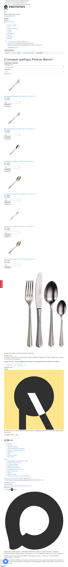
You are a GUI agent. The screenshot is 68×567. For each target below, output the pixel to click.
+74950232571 (16, 557)
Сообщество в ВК (26, 486)
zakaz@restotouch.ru (13, 47)
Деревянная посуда (12, 466)
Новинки (9, 31)
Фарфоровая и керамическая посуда (17, 461)
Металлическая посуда (13, 467)
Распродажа (10, 33)
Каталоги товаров (12, 455)
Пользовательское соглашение (15, 448)
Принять (3, 566)
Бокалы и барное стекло (14, 462)
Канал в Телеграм (9, 486)
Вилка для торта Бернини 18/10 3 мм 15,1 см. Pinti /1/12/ (19, 226)
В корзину (7, 104)
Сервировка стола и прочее (15, 469)
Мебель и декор (11, 474)
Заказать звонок (9, 50)
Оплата (9, 35)
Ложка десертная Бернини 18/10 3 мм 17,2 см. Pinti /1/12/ (19, 194)
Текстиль (9, 472)
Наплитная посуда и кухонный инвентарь (18, 476)
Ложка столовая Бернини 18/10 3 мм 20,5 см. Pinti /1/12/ (19, 259)
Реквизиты (10, 452)
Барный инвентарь (12, 471)
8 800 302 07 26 (8, 4)
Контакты (9, 38)
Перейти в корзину (9, 21)
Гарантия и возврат (12, 447)
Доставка (9, 36)
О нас (9, 27)
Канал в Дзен (17, 486)
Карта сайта (10, 456)
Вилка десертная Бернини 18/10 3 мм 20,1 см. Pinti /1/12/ (19, 96)
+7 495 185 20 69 (9, 2)
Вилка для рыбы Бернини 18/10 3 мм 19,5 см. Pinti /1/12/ (19, 129)
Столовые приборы (12, 464)
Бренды (9, 30)
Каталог (6, 459)
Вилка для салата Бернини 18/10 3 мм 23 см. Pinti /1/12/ (19, 161)
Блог (8, 453)
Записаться (9, 365)
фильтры (15, 63)
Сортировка (8, 63)
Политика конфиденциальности (16, 450)
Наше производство (12, 28)
